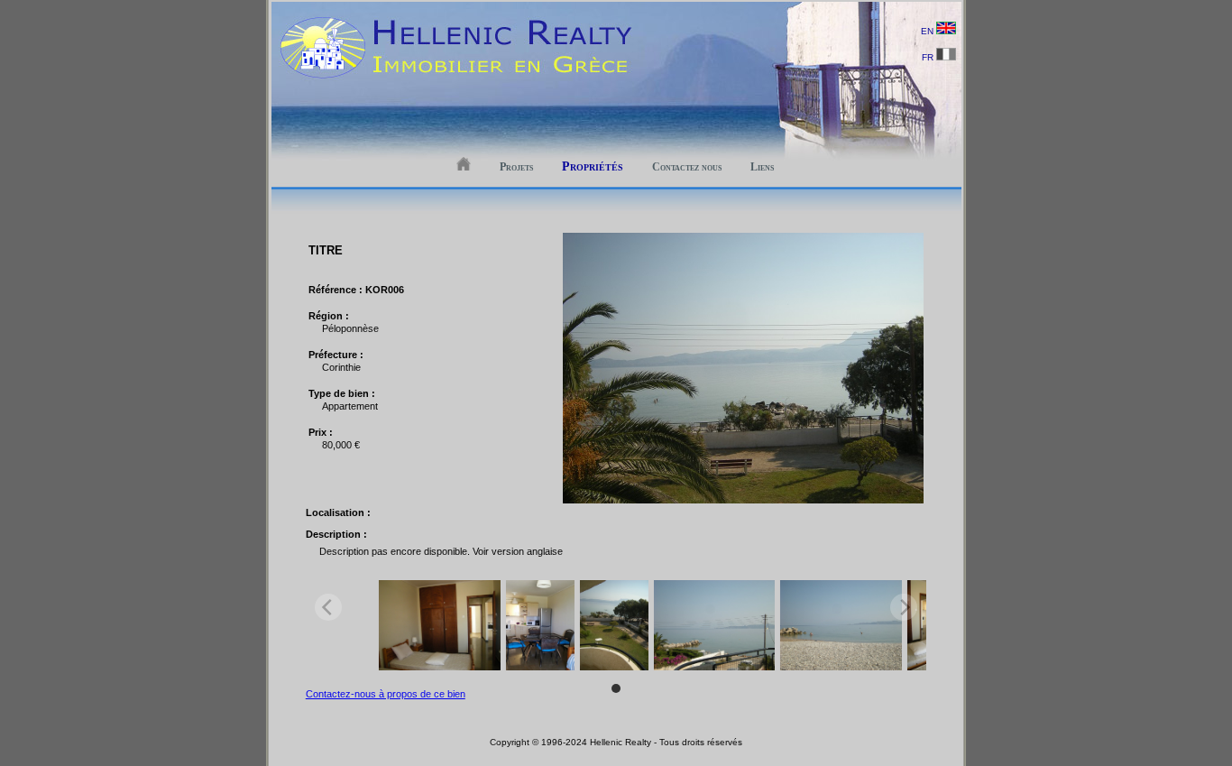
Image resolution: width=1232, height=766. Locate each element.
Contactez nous (687, 167)
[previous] (328, 607)
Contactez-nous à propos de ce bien (385, 693)
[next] (903, 607)
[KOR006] (743, 499)
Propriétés (592, 166)
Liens (762, 167)
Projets (516, 167)
